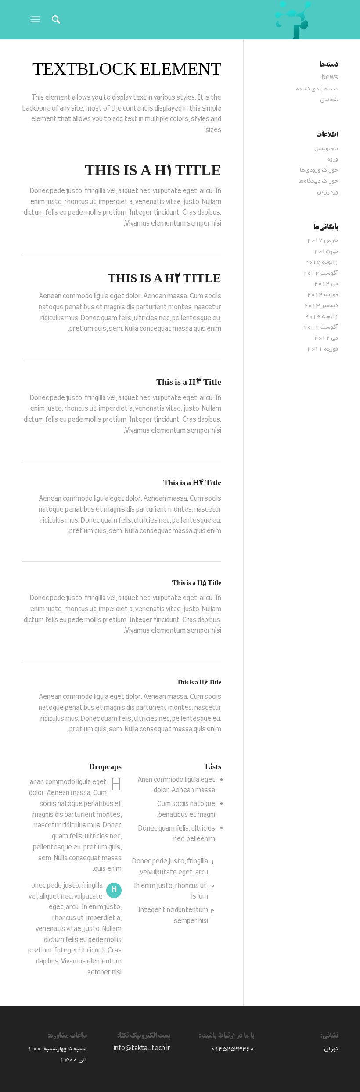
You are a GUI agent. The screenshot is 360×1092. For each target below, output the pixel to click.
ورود (332, 159)
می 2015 (326, 251)
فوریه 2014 (322, 295)
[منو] (36, 20)
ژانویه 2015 (321, 262)
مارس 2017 (322, 240)
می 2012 (326, 338)
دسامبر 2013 (321, 306)
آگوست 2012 (320, 327)
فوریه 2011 (322, 349)
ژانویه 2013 (321, 316)
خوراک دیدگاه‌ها (318, 181)
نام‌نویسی (326, 148)
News (330, 78)
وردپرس (327, 192)
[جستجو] (51, 19)
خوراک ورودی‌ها (319, 170)
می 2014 (326, 284)
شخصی (329, 100)
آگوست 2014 (320, 273)
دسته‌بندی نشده (317, 89)
